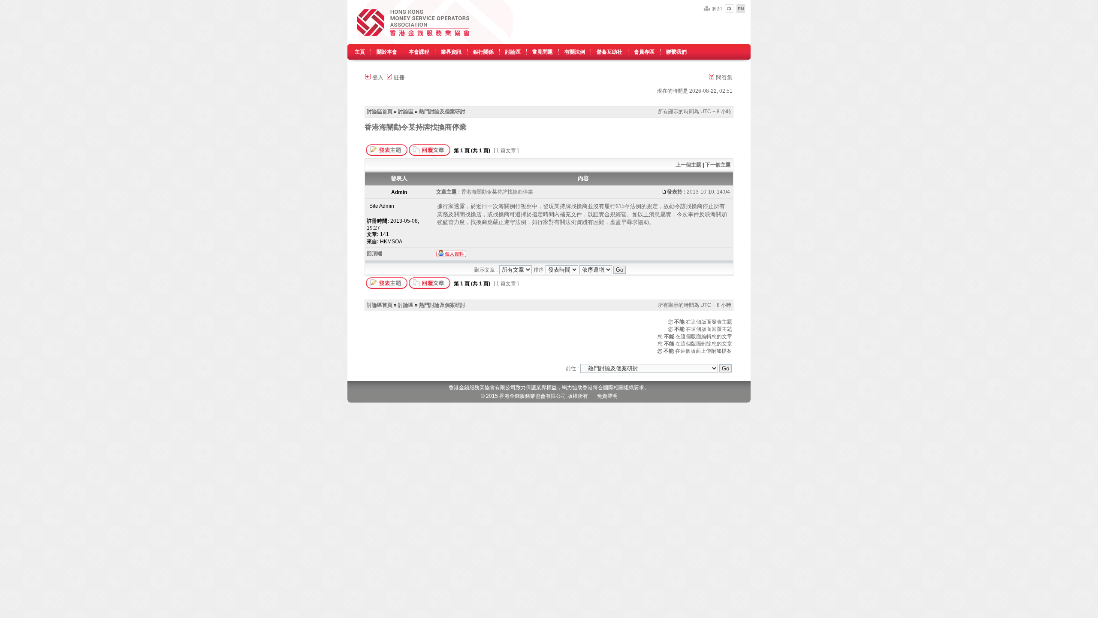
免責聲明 (607, 396)
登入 (377, 77)
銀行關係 (483, 52)
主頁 (360, 52)
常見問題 (542, 52)
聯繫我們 (676, 52)
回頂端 (374, 254)
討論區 (513, 52)
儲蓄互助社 (609, 52)
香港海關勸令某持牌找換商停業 (416, 127)
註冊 (398, 77)
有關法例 (574, 52)
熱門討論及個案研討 (442, 112)
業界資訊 (451, 52)
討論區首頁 (379, 112)
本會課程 (419, 52)
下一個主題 (718, 165)
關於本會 (387, 52)
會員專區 (644, 52)
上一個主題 (688, 165)
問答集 (723, 77)
